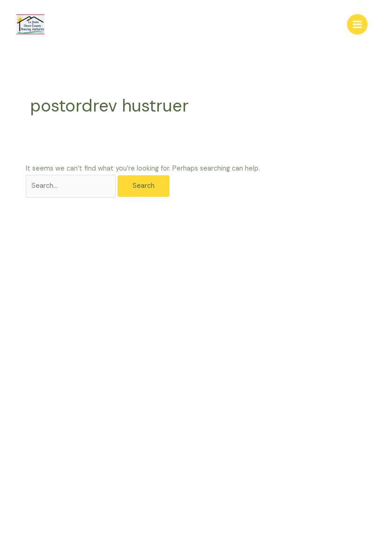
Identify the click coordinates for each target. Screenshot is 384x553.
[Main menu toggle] (357, 24)
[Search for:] (72, 185)
